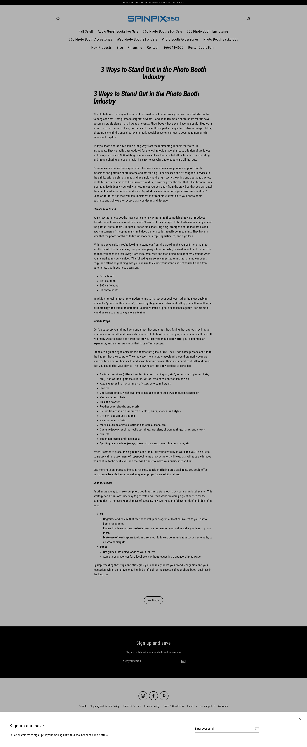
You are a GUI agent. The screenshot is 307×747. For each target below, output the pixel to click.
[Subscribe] (256, 729)
